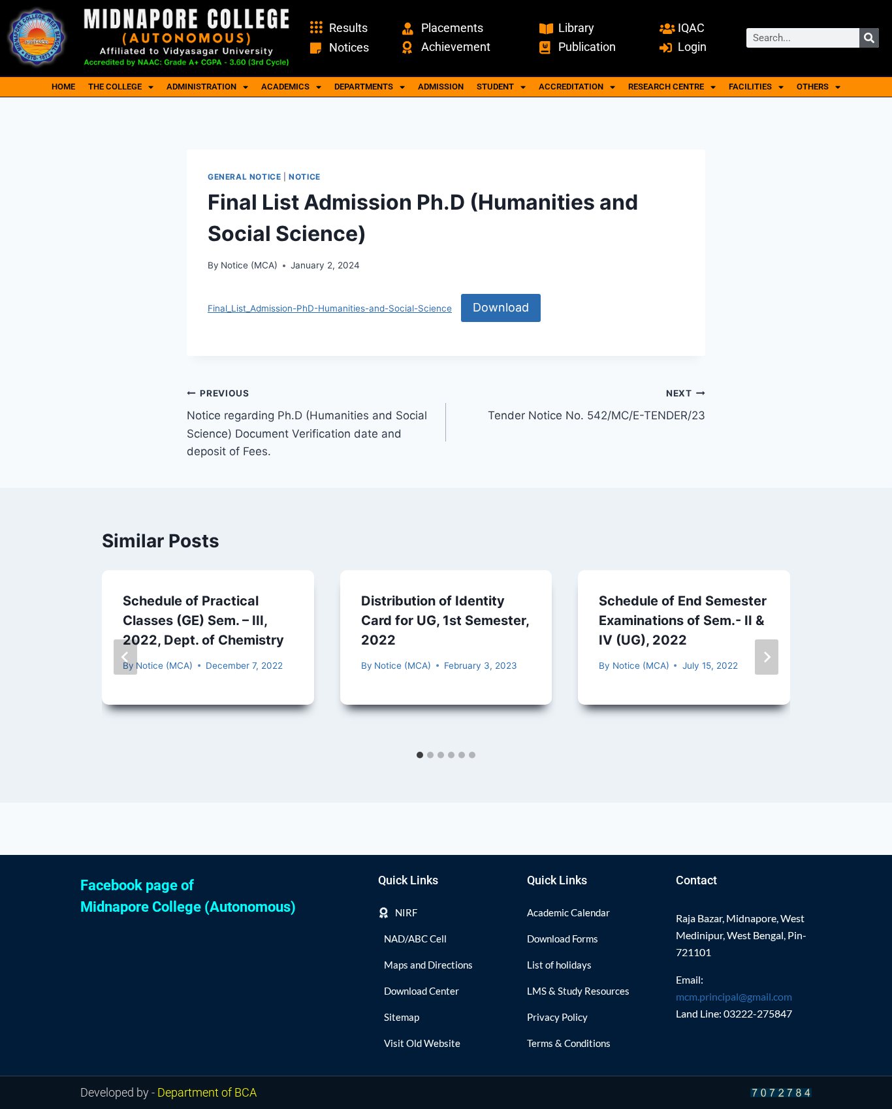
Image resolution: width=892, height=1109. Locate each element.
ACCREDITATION (571, 86)
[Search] (869, 38)
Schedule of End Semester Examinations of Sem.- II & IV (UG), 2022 (683, 620)
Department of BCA (207, 1092)
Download (501, 307)
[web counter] (781, 1092)
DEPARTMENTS (363, 86)
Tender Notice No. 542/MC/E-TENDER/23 (596, 405)
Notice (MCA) (249, 265)
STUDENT (495, 86)
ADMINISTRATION (201, 86)
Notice (305, 177)
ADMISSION (441, 86)
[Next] (766, 657)
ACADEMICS (285, 86)
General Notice (244, 177)
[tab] (420, 755)
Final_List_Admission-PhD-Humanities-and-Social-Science (330, 308)
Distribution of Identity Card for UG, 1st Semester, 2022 (445, 620)
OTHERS (813, 86)
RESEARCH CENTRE (666, 86)
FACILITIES (750, 86)
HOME (63, 86)
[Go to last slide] (125, 657)
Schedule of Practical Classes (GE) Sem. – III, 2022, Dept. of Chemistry (203, 620)
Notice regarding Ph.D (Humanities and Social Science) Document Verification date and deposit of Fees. (307, 423)
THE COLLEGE (115, 86)
